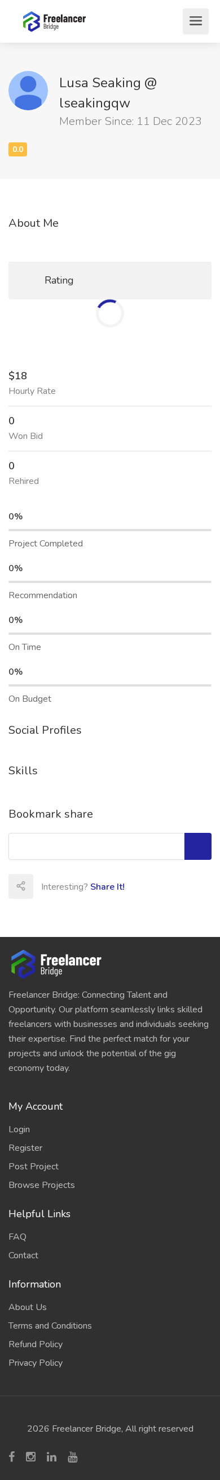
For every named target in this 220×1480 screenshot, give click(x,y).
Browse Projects (41, 1185)
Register (25, 1148)
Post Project (33, 1166)
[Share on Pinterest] (144, 886)
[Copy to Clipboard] (198, 846)
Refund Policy (35, 1344)
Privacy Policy (35, 1363)
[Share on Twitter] (94, 886)
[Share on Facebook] (70, 886)
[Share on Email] (45, 886)
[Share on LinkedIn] (119, 886)
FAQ (17, 1237)
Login (19, 1129)
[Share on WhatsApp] (169, 886)
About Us (27, 1307)
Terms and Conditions (50, 1326)
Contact (23, 1255)
